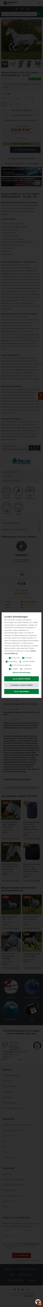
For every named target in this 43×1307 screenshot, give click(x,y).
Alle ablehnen (21, 691)
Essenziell (16, 658)
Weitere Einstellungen (21, 672)
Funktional (28, 669)
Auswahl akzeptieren (21, 685)
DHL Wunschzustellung (22, 665)
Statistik (29, 658)
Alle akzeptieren (21, 679)
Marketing (13, 661)
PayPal (15, 669)
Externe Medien (29, 661)
